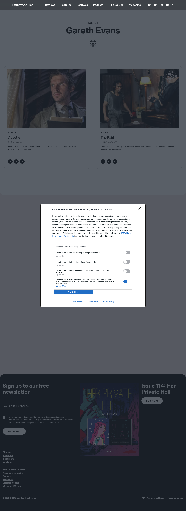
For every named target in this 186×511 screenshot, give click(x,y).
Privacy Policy (108, 301)
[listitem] (93, 246)
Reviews (50, 5)
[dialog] (93, 255)
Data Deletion (77, 301)
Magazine (135, 5)
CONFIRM (73, 292)
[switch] (126, 252)
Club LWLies (116, 5)
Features (66, 5)
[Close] (140, 209)
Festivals (82, 5)
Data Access (93, 301)
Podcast (98, 5)
